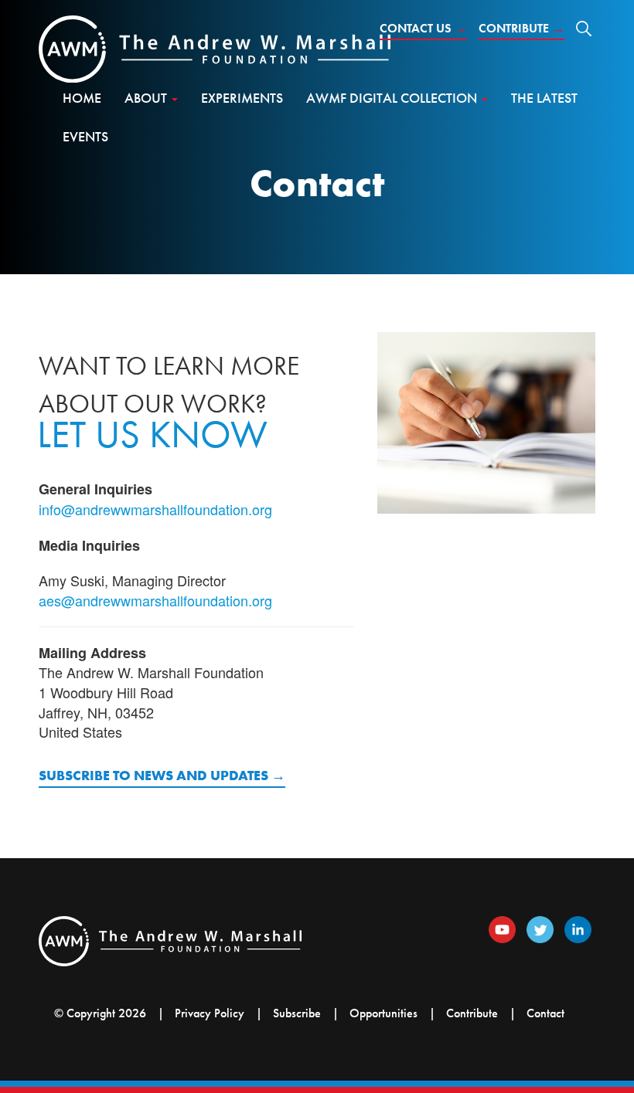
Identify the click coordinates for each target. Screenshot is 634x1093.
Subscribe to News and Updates (153, 775)
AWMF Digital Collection (393, 98)
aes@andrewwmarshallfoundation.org (155, 600)
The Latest (544, 98)
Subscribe (297, 1013)
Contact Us (423, 28)
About (147, 98)
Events (85, 136)
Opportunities (383, 1013)
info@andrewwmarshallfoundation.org (155, 509)
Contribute (521, 28)
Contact (545, 1013)
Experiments (242, 98)
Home (82, 98)
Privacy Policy (209, 1013)
